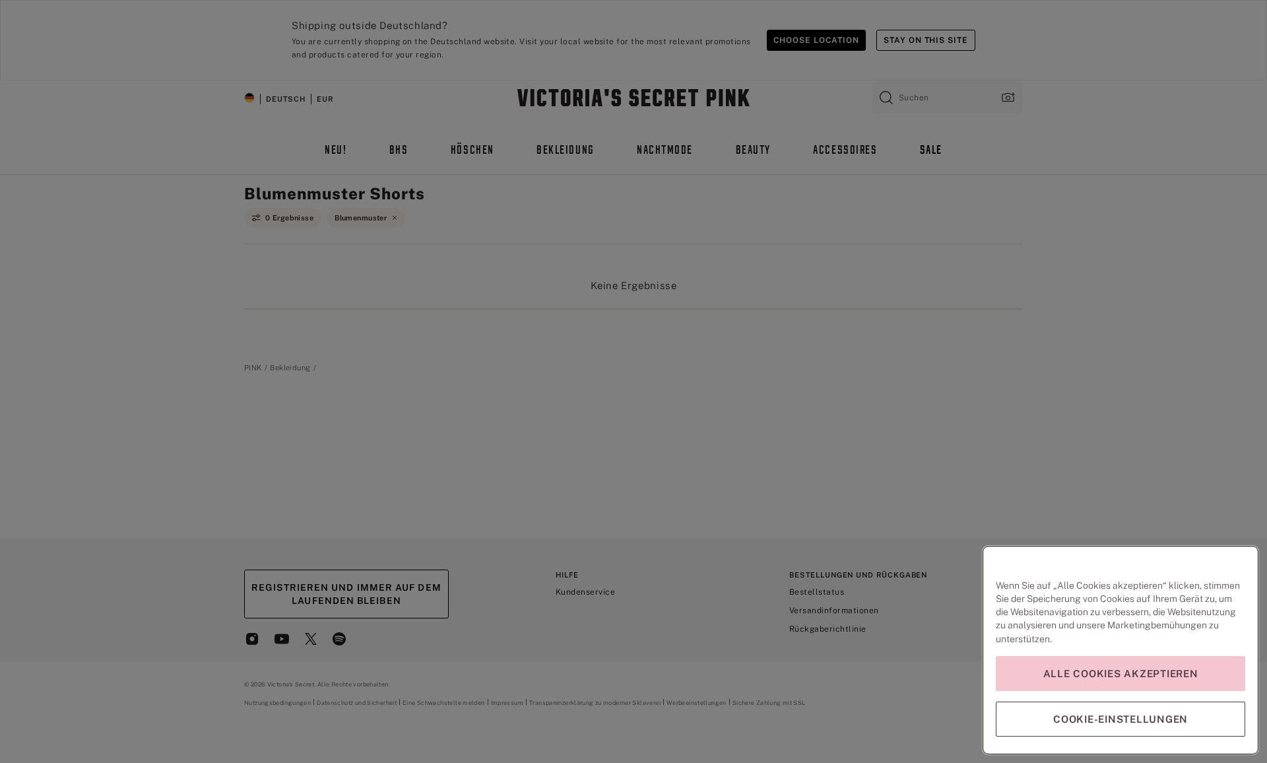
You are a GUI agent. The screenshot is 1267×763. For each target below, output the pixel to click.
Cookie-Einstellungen (1120, 719)
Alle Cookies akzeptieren (1120, 673)
